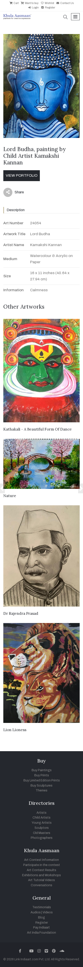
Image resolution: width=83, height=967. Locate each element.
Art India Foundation (41, 932)
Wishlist (49, 3)
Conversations (41, 885)
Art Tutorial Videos (41, 880)
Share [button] (16, 193)
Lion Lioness (14, 729)
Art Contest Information (41, 860)
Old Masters (41, 833)
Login (35, 7)
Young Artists (42, 822)
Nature (9, 495)
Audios (36, 912)
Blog (41, 917)
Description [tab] (16, 210)
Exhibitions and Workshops (41, 875)
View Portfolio (21, 175)
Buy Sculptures (41, 785)
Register (49, 7)
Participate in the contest (41, 865)
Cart (16, 3)
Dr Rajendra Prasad (20, 613)
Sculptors (42, 827)
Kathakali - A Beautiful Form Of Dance (37, 429)
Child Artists (41, 817)
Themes (41, 790)
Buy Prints (41, 775)
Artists (41, 812)
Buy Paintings (42, 770)
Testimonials (41, 907)
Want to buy (31, 3)
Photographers (41, 838)
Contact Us (67, 3)
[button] (65, 17)
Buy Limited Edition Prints (41, 780)
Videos (48, 912)
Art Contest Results (41, 870)
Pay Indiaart (41, 927)
